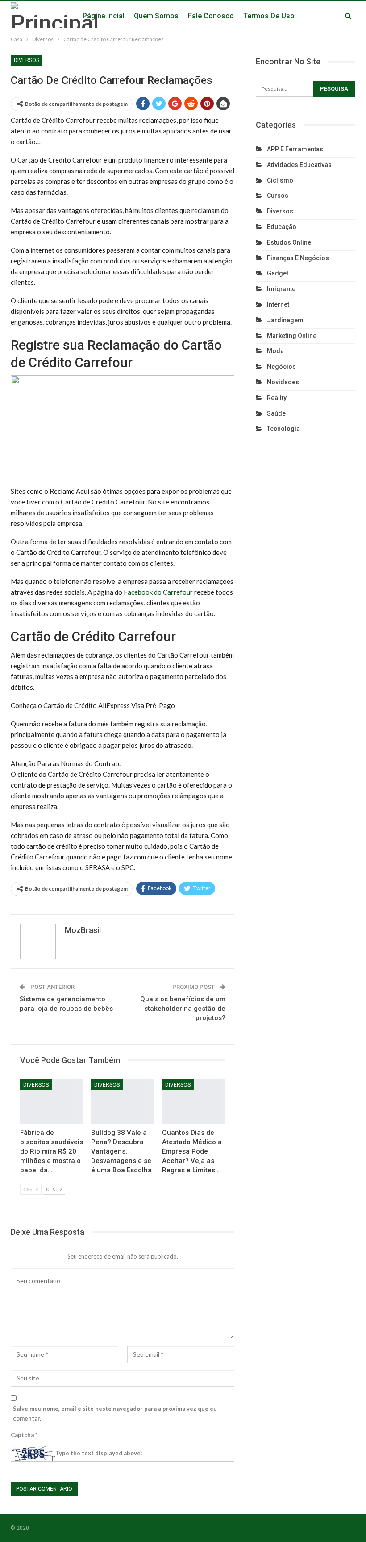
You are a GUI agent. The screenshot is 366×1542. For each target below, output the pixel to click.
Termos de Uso (269, 16)
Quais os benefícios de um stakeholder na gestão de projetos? (182, 1008)
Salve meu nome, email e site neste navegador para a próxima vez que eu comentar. (115, 1413)
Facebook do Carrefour (158, 592)
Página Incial (104, 16)
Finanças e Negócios (298, 258)
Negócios (281, 366)
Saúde (276, 413)
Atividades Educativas (299, 164)
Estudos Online (289, 242)
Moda (275, 350)
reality (277, 397)
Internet (278, 304)
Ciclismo (280, 180)
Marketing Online (291, 335)
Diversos (26, 60)
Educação (281, 226)
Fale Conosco (211, 16)
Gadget (277, 273)
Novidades (283, 382)
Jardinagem (285, 320)
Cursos (277, 195)
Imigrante (281, 288)
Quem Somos (156, 16)
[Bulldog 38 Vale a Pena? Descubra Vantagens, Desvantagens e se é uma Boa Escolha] (122, 1101)
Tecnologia (283, 428)
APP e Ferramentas (295, 149)
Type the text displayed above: (98, 1453)
